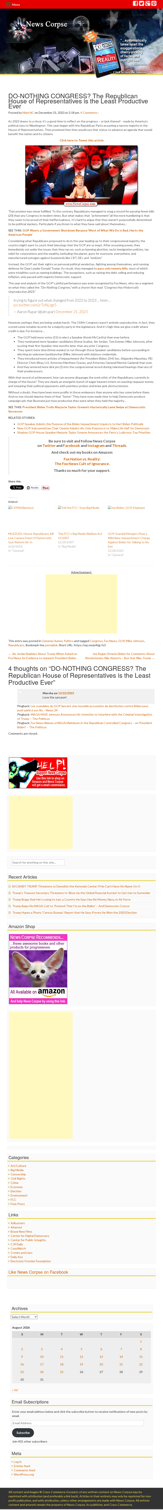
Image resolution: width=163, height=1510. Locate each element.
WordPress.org (24, 1474)
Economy (17, 1187)
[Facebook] (135, 4)
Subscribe (23, 1432)
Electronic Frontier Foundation (31, 1261)
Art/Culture (18, 1166)
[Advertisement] (81, 604)
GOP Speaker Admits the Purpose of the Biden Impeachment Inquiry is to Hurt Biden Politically (80, 424)
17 (42, 1364)
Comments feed (24, 1470)
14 (121, 1356)
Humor (58, 641)
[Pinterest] (154, 4)
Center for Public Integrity (28, 1240)
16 (22, 1364)
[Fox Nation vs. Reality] (115, 54)
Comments (90, 112)
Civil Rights (18, 1178)
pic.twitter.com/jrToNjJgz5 (35, 305)
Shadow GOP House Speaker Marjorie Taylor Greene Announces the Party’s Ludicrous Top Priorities (83, 432)
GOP (121, 641)
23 (22, 1372)
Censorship (18, 1174)
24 (42, 1372)
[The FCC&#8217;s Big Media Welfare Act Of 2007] (80, 518)
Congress (96, 641)
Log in (18, 1461)
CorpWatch (18, 1248)
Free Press (18, 1204)
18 (61, 1364)
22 (141, 1364)
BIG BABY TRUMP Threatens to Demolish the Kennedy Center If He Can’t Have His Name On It (76, 886)
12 (81, 1356)
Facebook (71, 445)
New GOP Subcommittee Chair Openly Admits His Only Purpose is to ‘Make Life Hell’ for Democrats (83, 428)
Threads (119, 445)
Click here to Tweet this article (82, 140)
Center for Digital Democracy (30, 1236)
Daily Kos (17, 1257)
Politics (68, 641)
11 (61, 1356)
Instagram (96, 445)
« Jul (15, 1390)
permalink (51, 645)
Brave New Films (21, 1231)
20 (101, 1364)
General (47, 641)
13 (101, 1356)
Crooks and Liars (21, 1252)
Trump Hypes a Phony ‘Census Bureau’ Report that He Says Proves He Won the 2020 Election (74, 912)
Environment (19, 1195)
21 (121, 1364)
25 (61, 1372)
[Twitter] (142, 4)
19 (81, 1364)
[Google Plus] (148, 4)
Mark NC (28, 112)
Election (16, 1191)
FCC (13, 1199)
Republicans (16, 645)
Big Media (17, 1170)
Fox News (110, 641)
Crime (14, 1182)
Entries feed (22, 1466)
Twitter (49, 445)
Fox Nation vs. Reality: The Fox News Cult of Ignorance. (82, 461)
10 (42, 1356)
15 (141, 1356)
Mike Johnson (135, 641)
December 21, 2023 (72, 311)
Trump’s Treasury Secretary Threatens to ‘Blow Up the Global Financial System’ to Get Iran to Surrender (81, 893)
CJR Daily (17, 1244)
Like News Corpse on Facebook (38, 1272)
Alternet (16, 1227)
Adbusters (18, 1223)
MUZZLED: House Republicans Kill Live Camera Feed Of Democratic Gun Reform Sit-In (31, 538)
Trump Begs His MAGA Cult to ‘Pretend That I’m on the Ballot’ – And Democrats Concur (71, 906)
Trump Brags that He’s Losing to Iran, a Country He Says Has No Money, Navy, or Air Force (71, 899)
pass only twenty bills (113, 268)
